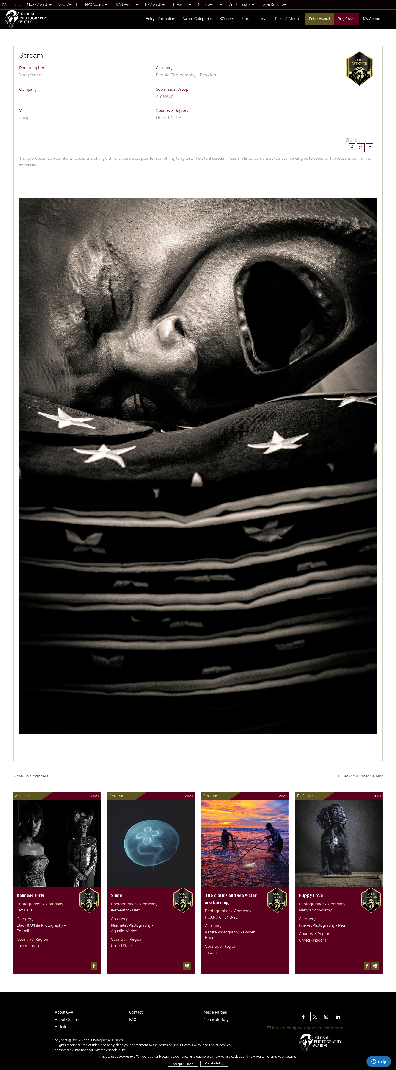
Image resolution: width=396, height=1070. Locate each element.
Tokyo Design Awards (277, 4)
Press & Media (287, 19)
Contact (136, 1012)
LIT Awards (180, 4)
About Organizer (69, 1019)
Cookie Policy (214, 1063)
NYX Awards (95, 4)
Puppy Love (311, 895)
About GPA (64, 1012)
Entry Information (160, 19)
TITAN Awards (125, 4)
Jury (261, 19)
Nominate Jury (216, 1019)
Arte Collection (240, 4)
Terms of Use (169, 1045)
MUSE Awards (38, 4)
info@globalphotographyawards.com (307, 1027)
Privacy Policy (190, 1045)
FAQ (132, 1019)
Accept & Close (183, 1064)
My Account (373, 19)
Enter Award (319, 19)
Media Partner (215, 1012)
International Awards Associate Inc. (100, 1050)
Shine (116, 895)
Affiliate (61, 1027)
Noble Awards (209, 4)
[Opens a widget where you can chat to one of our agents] (378, 1062)
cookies (225, 1045)
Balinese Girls (30, 895)
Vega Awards (68, 4)
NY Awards (153, 4)
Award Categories (197, 19)
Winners (227, 19)
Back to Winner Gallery (361, 776)
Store (245, 19)
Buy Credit (346, 19)
